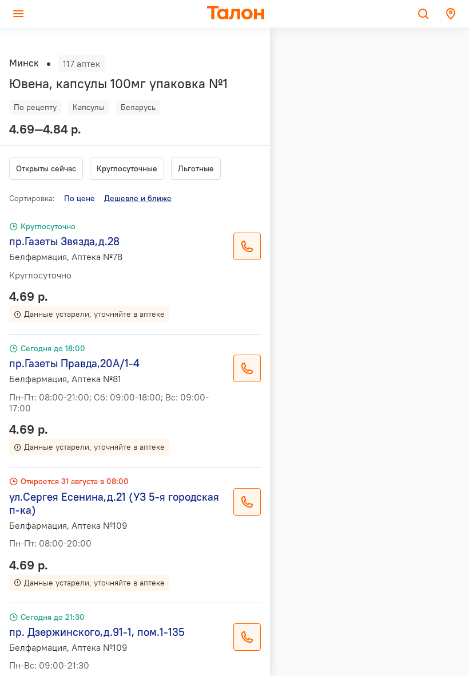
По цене (79, 198)
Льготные (196, 168)
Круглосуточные (127, 168)
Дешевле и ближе (138, 198)
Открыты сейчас (46, 168)
